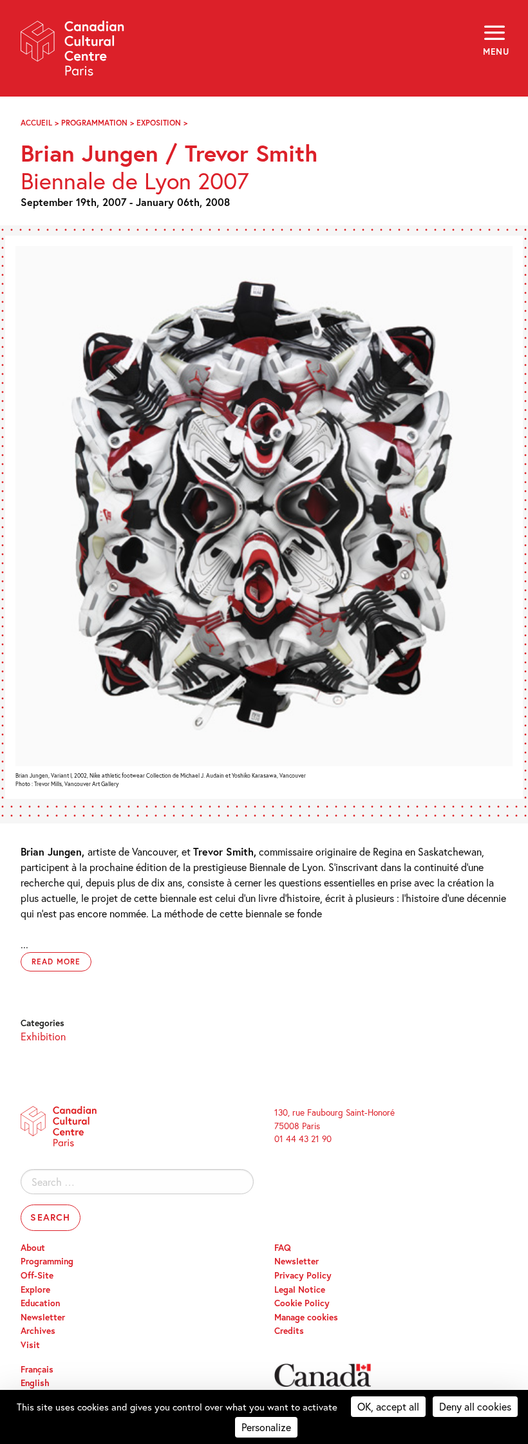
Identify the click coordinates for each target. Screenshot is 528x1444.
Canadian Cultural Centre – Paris (73, 52)
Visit (30, 1345)
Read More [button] (56, 961)
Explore (35, 1289)
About (33, 1247)
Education (40, 1303)
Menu (495, 51)
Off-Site (37, 1275)
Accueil (36, 122)
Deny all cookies (475, 1406)
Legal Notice (299, 1289)
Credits (289, 1330)
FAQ (282, 1247)
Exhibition (43, 1036)
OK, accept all (388, 1406)
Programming (47, 1261)
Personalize (266, 1427)
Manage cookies (306, 1317)
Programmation (94, 122)
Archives (38, 1330)
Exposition (159, 122)
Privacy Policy (303, 1275)
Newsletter (43, 1317)
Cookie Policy (302, 1303)
